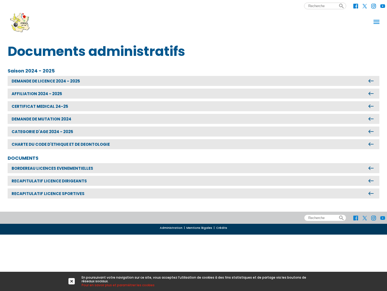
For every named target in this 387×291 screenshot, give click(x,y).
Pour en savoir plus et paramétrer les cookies (118, 285)
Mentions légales (199, 227)
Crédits (221, 227)
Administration (171, 227)
